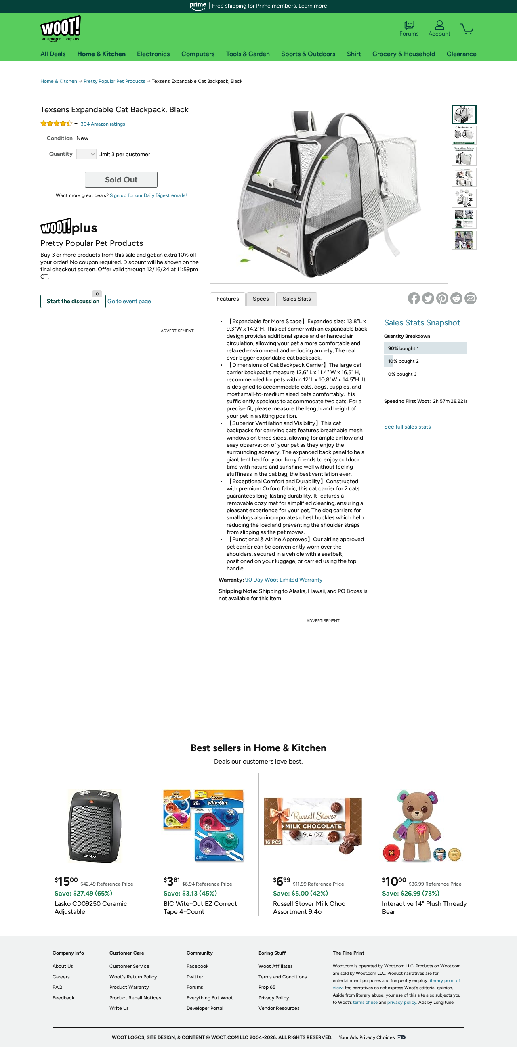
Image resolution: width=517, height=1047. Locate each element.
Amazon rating (103, 124)
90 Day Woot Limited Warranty (284, 579)
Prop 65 (266, 987)
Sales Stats (297, 298)
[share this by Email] (470, 298)
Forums (409, 33)
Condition (60, 138)
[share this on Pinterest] (442, 298)
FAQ (57, 987)
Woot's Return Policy (133, 977)
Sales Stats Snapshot (422, 322)
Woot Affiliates (275, 966)
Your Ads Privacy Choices (367, 1037)
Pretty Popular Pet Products (114, 81)
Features (227, 298)
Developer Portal (205, 1008)
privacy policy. (402, 1002)
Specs (261, 298)
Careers (61, 977)
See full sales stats (407, 426)
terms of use (365, 1002)
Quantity (61, 154)
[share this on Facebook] (414, 298)
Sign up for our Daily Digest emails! (148, 195)
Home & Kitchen (58, 81)
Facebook (197, 966)
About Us (63, 966)
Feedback (63, 998)
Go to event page (129, 301)
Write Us (119, 1008)
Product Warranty (129, 987)
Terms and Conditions (282, 977)
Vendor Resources (279, 1008)
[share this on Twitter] (428, 298)
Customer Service (129, 966)
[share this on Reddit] (456, 298)
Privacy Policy (273, 998)
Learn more (312, 5)
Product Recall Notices (135, 998)
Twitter (195, 977)
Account (439, 33)
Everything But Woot (210, 998)
